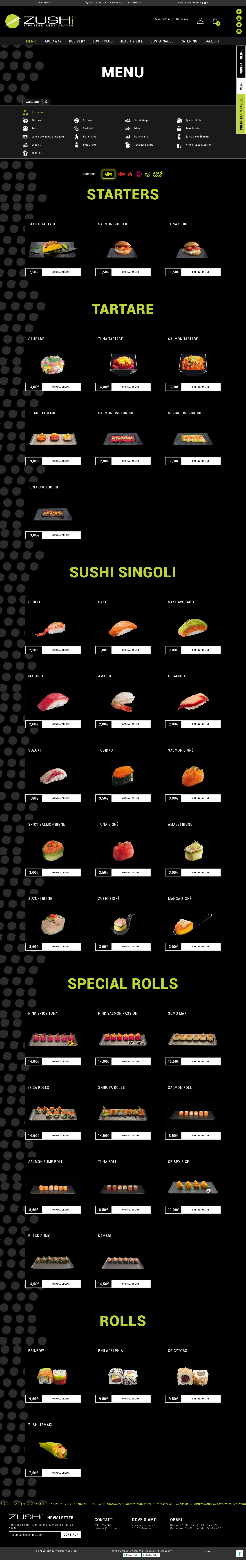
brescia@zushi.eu (106, 1528)
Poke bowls (192, 128)
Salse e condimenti (197, 136)
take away (52, 41)
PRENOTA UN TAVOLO (241, 113)
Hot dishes (89, 136)
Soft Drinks (89, 144)
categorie (33, 101)
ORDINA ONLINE (241, 62)
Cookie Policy (151, 1555)
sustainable (162, 41)
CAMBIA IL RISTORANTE (188, 2)
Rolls (34, 128)
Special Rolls (193, 120)
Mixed (137, 128)
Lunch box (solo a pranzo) (47, 136)
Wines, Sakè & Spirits (198, 144)
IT (205, 3)
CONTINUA (71, 1534)
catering (189, 41)
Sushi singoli (141, 120)
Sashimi (87, 128)
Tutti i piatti (38, 112)
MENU (31, 41)
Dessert (36, 144)
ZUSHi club (103, 41)
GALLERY (212, 41)
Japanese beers (143, 144)
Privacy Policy (133, 1555)
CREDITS (137, 1551)
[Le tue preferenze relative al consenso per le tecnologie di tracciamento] (239, 1553)
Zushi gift (37, 152)
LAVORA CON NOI (120, 1551)
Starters (36, 120)
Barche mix (140, 136)
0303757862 (96, 2)
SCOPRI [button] (53, 246)
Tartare (87, 120)
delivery (77, 41)
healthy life (131, 41)
